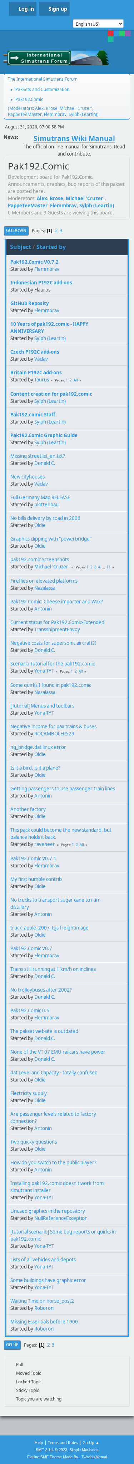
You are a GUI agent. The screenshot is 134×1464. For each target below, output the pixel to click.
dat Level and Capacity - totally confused (54, 1072)
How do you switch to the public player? (53, 1162)
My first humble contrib (36, 879)
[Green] (122, 33)
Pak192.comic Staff (32, 414)
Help (39, 1442)
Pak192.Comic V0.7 (31, 948)
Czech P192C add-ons (34, 352)
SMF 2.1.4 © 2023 (51, 1450)
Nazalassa (44, 588)
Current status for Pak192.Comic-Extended (57, 622)
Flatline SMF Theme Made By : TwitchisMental (67, 1457)
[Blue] (116, 33)
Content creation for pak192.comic (51, 394)
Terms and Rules (63, 1442)
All (76, 380)
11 (108, 566)
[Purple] (128, 33)
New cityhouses (27, 476)
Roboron (44, 1308)
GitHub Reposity (29, 303)
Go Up (12, 1344)
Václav (41, 359)
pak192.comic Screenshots (39, 559)
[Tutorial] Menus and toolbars (42, 706)
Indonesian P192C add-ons (41, 282)
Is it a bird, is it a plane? (35, 768)
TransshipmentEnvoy (57, 629)
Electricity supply (28, 1093)
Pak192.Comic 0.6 (29, 1010)
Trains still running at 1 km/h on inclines (53, 969)
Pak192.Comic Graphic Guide (44, 435)
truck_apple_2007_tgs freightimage (49, 928)
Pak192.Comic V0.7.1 (33, 858)
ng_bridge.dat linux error (38, 747)
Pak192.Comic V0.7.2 (34, 262)
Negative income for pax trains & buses (53, 726)
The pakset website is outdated (44, 1031)
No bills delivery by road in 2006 (45, 518)
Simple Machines (84, 1450)
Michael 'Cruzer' (76, 108)
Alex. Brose (46, 108)
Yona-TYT (44, 671)
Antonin (43, 609)
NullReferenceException (61, 1218)
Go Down (16, 230)
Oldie (40, 525)
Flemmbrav (55, 114)
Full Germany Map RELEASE (40, 497)
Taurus (41, 379)
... (104, 566)
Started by (51, 247)
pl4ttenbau (46, 504)
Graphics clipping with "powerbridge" (50, 539)
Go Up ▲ (91, 1442)
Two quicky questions (33, 1142)
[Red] (111, 33)
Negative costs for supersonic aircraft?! (53, 643)
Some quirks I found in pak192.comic (50, 685)
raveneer (44, 844)
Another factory (28, 809)
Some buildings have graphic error (48, 1280)
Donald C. (44, 463)
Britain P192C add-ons (36, 372)
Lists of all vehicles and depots (43, 1259)
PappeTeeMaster (25, 114)
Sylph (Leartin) (83, 114)
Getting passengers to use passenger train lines (62, 788)
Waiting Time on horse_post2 (42, 1301)
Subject (20, 247)
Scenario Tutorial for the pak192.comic (52, 663)
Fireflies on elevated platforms (44, 581)
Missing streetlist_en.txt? (37, 456)
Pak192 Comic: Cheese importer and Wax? (56, 601)
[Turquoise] (111, 39)
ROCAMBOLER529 (54, 733)
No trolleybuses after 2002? (41, 990)
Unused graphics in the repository (47, 1211)
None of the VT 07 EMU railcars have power (57, 1052)
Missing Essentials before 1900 (44, 1321)
